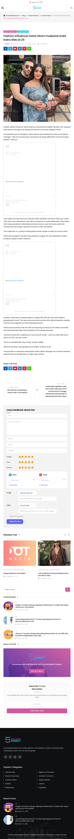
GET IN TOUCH (37, 671)
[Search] (72, 8)
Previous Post (14, 387)
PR (16, 602)
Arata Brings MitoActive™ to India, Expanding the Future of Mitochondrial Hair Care (38, 620)
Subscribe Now (37, 711)
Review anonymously (16, 516)
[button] (65, 535)
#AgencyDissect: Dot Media (14, 573)
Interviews (20, 569)
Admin (7, 44)
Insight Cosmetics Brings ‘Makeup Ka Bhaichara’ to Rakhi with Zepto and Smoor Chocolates (42, 606)
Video (9, 505)
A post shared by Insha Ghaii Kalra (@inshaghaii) (30, 212)
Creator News (55, 569)
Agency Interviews (9, 569)
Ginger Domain (60, 835)
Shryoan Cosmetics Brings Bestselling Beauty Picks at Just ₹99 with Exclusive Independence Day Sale (41, 634)
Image (9, 493)
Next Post (60, 384)
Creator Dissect (44, 569)
